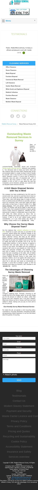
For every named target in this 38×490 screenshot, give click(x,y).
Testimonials (19, 34)
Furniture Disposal (11, 76)
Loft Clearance (10, 83)
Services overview (19, 456)
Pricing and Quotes (19, 431)
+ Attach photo (10, 374)
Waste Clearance (11, 98)
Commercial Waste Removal (14, 79)
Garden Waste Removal (13, 86)
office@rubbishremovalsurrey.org (21, 477)
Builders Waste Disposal (13, 101)
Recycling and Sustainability (19, 436)
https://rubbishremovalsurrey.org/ (20, 479)
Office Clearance (11, 67)
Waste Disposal (10, 73)
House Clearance (11, 70)
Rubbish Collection (12, 92)
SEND (19, 380)
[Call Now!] (25, 220)
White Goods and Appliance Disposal (17, 89)
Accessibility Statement (19, 446)
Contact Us (19, 400)
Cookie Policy (19, 441)
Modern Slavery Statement (19, 405)
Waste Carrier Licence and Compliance (20, 416)
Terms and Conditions (19, 426)
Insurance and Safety (19, 451)
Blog (19, 390)
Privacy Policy (19, 421)
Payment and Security (19, 411)
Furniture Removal (11, 95)
